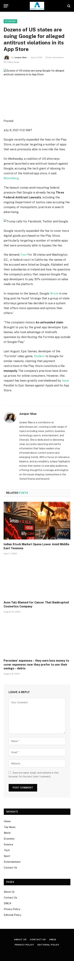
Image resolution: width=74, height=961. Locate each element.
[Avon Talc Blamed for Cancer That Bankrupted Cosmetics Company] (37, 579)
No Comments (56, 57)
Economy (10, 21)
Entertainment (12, 861)
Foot (23, 254)
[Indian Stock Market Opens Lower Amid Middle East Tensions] (37, 520)
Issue (65, 380)
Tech (7, 850)
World (7, 832)
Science (8, 844)
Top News (9, 827)
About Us (9, 891)
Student (39, 356)
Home (7, 821)
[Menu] (6, 6)
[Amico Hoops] (37, 6)
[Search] (68, 6)
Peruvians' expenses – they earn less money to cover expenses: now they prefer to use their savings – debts (36, 664)
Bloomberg (11, 178)
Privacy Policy (12, 909)
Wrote (54, 293)
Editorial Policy (12, 914)
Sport (7, 856)
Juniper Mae (20, 57)
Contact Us (10, 867)
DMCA (7, 903)
